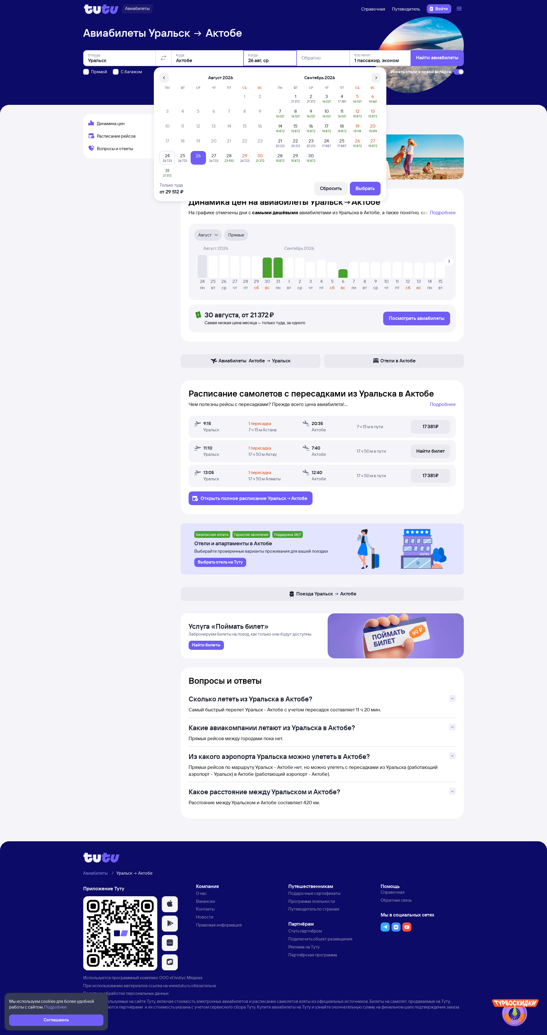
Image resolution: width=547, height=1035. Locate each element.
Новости (204, 917)
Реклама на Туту (304, 947)
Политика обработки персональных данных (126, 993)
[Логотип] (101, 8)
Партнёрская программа (312, 955)
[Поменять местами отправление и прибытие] (164, 58)
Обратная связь (396, 900)
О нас (201, 893)
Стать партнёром (305, 931)
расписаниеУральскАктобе (273, 498)
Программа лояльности (311, 901)
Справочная (373, 9)
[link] (206, 645)
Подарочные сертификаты (314, 893)
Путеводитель (406, 9)
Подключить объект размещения (320, 939)
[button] (170, 904)
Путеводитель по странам (313, 909)
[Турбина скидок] (515, 1013)
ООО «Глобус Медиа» (181, 977)
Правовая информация (219, 925)
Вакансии (205, 901)
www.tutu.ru (179, 985)
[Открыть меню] (460, 8)
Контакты (205, 909)
